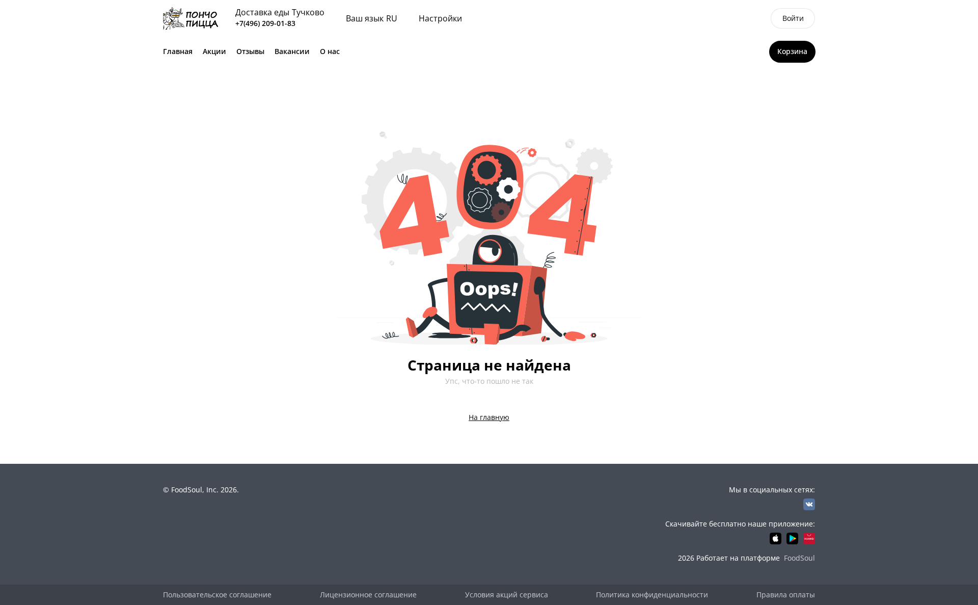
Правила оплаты (785, 594)
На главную (489, 417)
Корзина (792, 51)
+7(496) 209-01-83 (265, 23)
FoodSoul (799, 558)
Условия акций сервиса (506, 594)
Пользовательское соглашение (217, 594)
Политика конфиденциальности (652, 594)
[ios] (775, 538)
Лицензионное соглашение (368, 594)
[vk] (809, 504)
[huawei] (809, 538)
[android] (792, 538)
